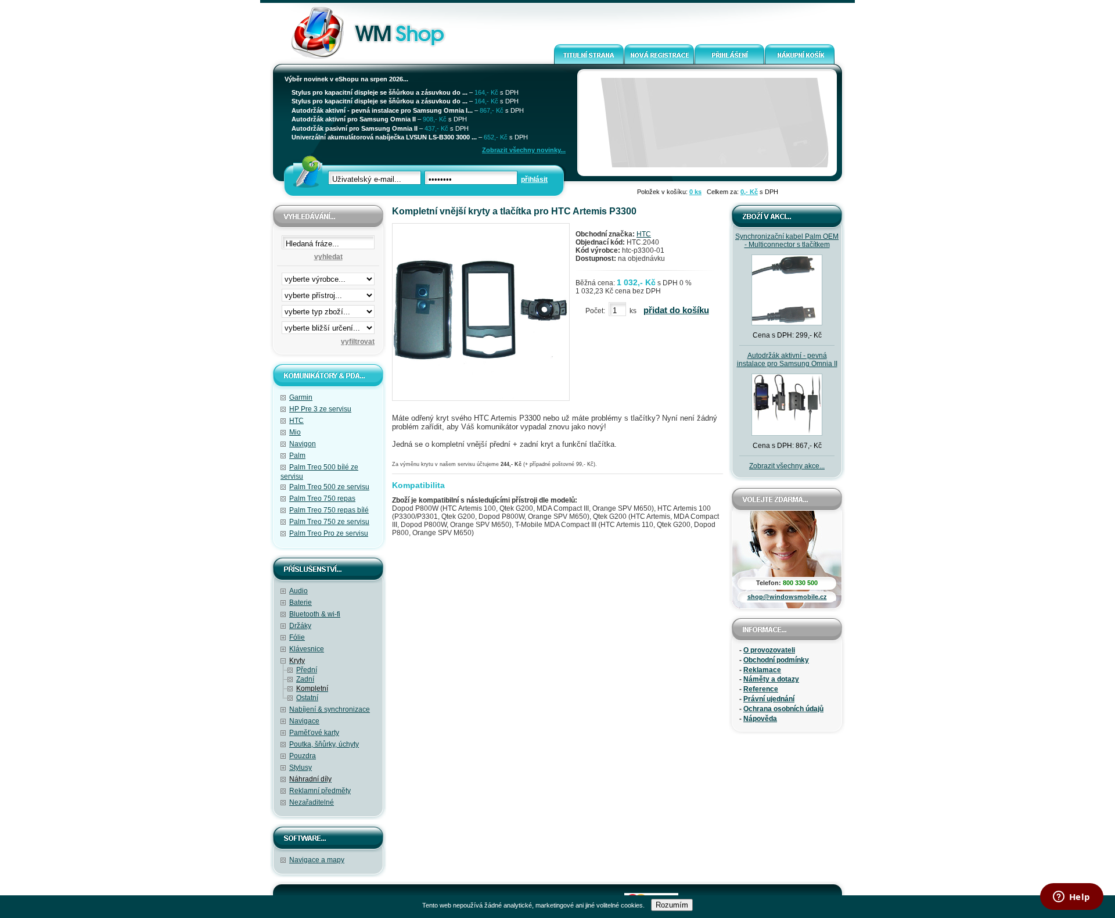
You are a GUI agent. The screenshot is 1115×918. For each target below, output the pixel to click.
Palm (297, 455)
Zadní (305, 679)
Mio (295, 432)
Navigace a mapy (316, 860)
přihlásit (534, 179)
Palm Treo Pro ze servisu (328, 533)
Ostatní (307, 698)
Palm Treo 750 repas (322, 498)
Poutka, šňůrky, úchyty (324, 744)
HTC (296, 421)
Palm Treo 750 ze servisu (329, 522)
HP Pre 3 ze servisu (320, 409)
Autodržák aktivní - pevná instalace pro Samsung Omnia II (787, 360)
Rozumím (672, 905)
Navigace (304, 721)
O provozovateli (769, 650)
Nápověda (760, 719)
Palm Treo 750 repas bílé (329, 510)
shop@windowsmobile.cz (787, 596)
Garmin (300, 397)
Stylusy (300, 767)
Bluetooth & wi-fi (314, 614)
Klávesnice (306, 649)
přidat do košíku (676, 310)
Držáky (300, 626)
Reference (760, 689)
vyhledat (328, 257)
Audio (298, 591)
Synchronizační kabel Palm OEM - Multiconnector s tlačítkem (787, 240)
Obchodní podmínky (776, 660)
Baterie (300, 602)
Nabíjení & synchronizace (329, 709)
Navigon (302, 444)
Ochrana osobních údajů (783, 709)
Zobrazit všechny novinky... (524, 149)
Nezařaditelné (311, 802)
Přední (306, 670)
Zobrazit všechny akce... (787, 466)
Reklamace (762, 670)
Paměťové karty (314, 733)
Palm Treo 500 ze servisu (329, 487)
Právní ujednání (768, 699)
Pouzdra (302, 756)
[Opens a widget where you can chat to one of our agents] (1071, 897)
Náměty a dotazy (771, 679)
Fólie (297, 637)
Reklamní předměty (320, 791)
